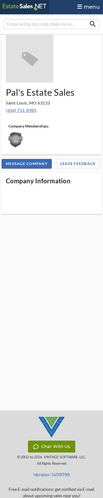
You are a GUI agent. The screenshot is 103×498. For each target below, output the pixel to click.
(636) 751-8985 (21, 110)
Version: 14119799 (52, 474)
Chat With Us (55, 446)
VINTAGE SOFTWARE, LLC (64, 457)
